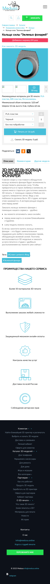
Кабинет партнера (25, 497)
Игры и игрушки (25, 470)
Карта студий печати (25, 544)
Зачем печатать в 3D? (25, 508)
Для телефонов (25, 455)
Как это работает (25, 481)
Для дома (25, 466)
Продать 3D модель (25, 485)
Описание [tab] (8, 161)
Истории (25, 519)
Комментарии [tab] (24, 161)
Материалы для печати (25, 512)
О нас (25, 535)
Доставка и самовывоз (25, 440)
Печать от (26, 131)
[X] (29, 151)
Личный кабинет (25, 444)
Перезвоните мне (25, 552)
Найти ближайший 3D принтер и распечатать (25, 432)
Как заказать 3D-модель (14, 46)
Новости (25, 516)
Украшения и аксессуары (25, 459)
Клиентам (22, 428)
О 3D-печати (23, 500)
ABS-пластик (15, 99)
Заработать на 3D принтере (25, 489)
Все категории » (25, 474)
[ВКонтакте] (18, 151)
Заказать (35, 18)
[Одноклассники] (23, 151)
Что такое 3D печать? (25, 504)
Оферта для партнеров (25, 493)
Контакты (25, 529)
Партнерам (23, 477)
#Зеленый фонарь (12, 260)
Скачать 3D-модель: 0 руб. (26, 139)
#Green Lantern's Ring (18, 254)
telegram (12, 576)
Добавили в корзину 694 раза (25, 40)
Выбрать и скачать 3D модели (25, 436)
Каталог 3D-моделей (23, 451)
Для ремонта (25, 463)
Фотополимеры (29, 99)
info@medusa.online (25, 540)
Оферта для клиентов (25, 448)
